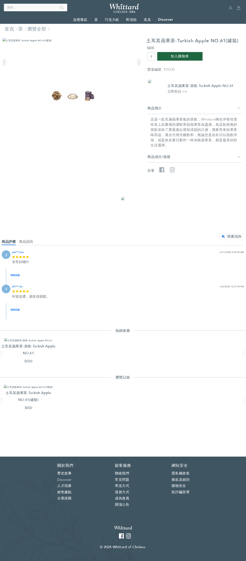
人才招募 (64, 486)
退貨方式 (122, 492)
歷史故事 (64, 473)
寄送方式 (122, 486)
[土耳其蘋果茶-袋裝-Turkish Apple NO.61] (28, 340)
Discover (165, 19)
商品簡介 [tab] (154, 108)
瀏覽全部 (36, 29)
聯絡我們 (122, 473)
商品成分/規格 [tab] (159, 157)
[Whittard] (123, 527)
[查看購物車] (238, 9)
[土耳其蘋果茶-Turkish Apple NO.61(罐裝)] (71, 40)
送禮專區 (80, 20)
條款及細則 (181, 480)
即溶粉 (131, 20)
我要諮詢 (234, 236)
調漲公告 (122, 504)
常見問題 (122, 480)
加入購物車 (180, 56)
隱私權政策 (181, 473)
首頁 (9, 29)
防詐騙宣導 (181, 492)
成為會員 (122, 498)
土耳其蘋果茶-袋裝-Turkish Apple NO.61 (200, 86)
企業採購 (64, 498)
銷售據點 (64, 492)
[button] (5, 62)
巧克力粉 (112, 20)
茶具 (147, 20)
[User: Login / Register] (230, 9)
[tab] (10, 242)
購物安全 (179, 486)
